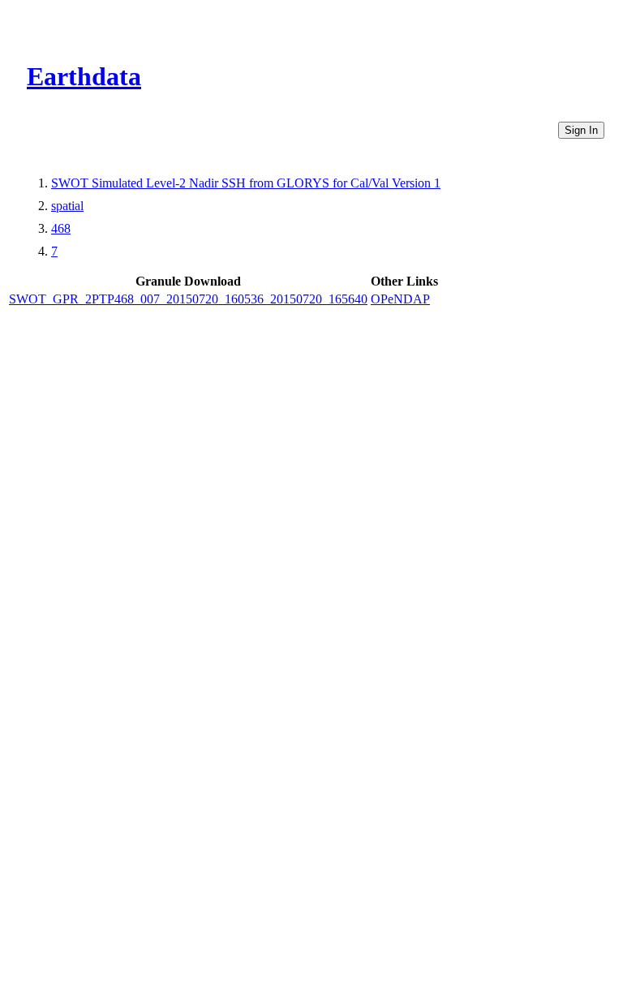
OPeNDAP (400, 299)
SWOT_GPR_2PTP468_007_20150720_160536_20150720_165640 (188, 299)
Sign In (581, 130)
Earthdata (84, 76)
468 (61, 228)
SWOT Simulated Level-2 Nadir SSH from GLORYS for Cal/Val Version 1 (245, 183)
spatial (67, 206)
